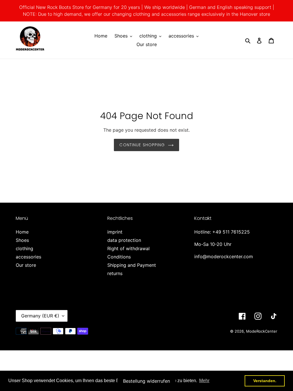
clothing (24, 248)
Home (22, 232)
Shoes (22, 240)
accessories (28, 257)
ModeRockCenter (261, 331)
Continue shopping (142, 145)
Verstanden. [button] (264, 380)
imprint (114, 232)
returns (114, 273)
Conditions (119, 257)
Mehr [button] (204, 380)
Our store (26, 265)
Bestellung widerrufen (146, 381)
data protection (124, 240)
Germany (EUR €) (40, 316)
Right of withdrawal (128, 248)
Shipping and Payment (131, 265)
